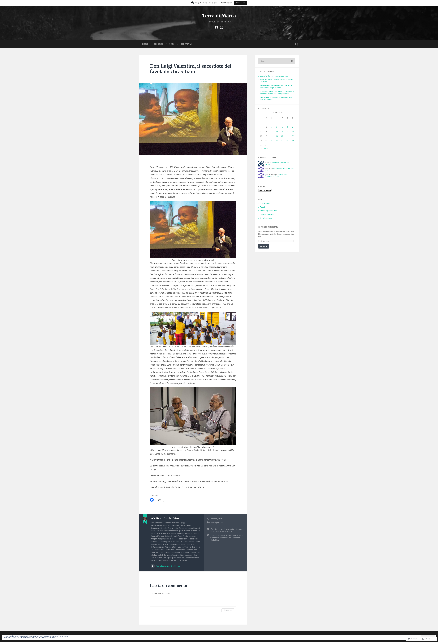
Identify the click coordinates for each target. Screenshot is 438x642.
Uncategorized (216, 523)
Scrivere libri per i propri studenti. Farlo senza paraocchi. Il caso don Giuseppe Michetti (277, 92)
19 (277, 136)
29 (293, 141)
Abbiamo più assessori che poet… (279, 169)
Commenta (228, 610)
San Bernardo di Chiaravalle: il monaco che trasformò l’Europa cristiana (276, 86)
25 (271, 141)
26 (277, 141)
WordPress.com (266, 218)
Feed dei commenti (267, 214)
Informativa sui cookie (48, 637)
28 (287, 141)
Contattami (187, 44)
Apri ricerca (296, 44)
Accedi (262, 207)
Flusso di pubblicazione (269, 211)
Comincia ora (240, 3)
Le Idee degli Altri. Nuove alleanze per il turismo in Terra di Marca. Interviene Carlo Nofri (226, 537)
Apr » (266, 149)
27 (282, 141)
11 (271, 132)
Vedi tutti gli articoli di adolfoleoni (168, 566)
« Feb (260, 149)
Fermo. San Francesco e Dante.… (276, 175)
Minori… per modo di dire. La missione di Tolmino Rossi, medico (226, 530)
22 (293, 136)
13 (282, 132)
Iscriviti (263, 246)
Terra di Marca (219, 16)
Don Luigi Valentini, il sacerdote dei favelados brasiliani (190, 69)
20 (282, 136)
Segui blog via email (268, 227)
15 (293, 132)
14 (287, 132)
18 (271, 136)
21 (287, 136)
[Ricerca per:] (276, 61)
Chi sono (158, 44)
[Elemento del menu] (216, 27)
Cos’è (172, 44)
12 (277, 132)
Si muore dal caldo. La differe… (277, 163)
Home (145, 44)
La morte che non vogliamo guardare (274, 76)
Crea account (265, 203)
